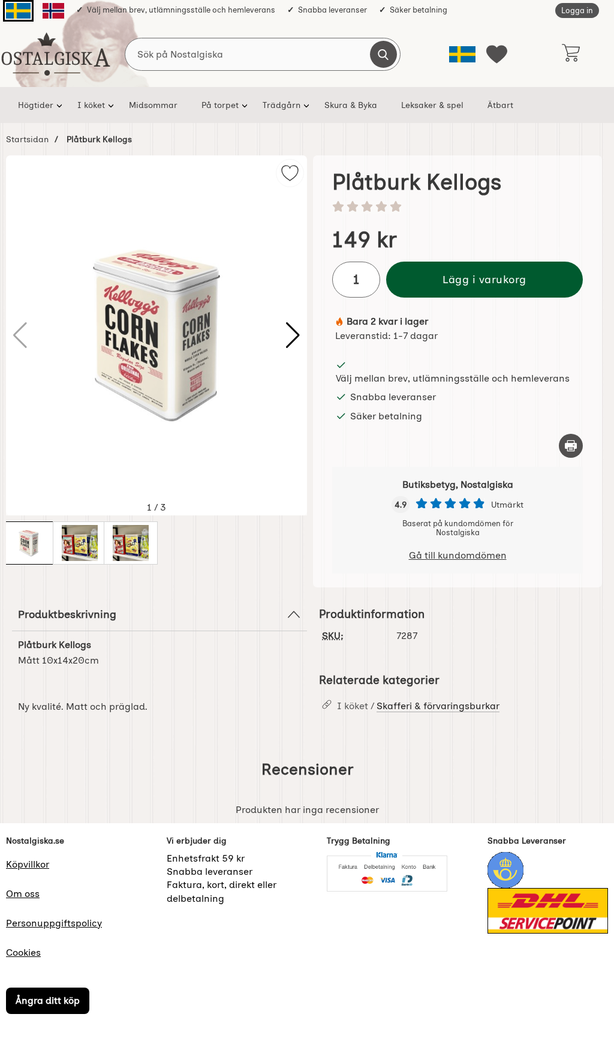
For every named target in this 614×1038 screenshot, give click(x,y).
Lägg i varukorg (484, 279)
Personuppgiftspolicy (54, 923)
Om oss (23, 893)
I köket (91, 105)
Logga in (577, 10)
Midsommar (153, 105)
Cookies (23, 952)
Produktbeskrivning (67, 614)
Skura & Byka (350, 105)
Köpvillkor (27, 864)
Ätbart (500, 105)
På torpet (220, 105)
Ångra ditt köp (48, 1000)
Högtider (35, 105)
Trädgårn (281, 105)
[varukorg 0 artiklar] (570, 54)
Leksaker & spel (432, 105)
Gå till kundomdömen (458, 555)
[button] (293, 335)
